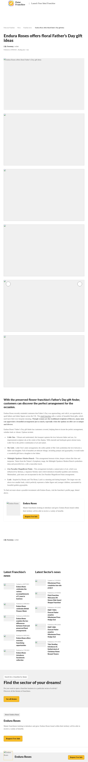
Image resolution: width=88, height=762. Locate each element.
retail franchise (45, 416)
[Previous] (8, 284)
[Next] (79, 284)
